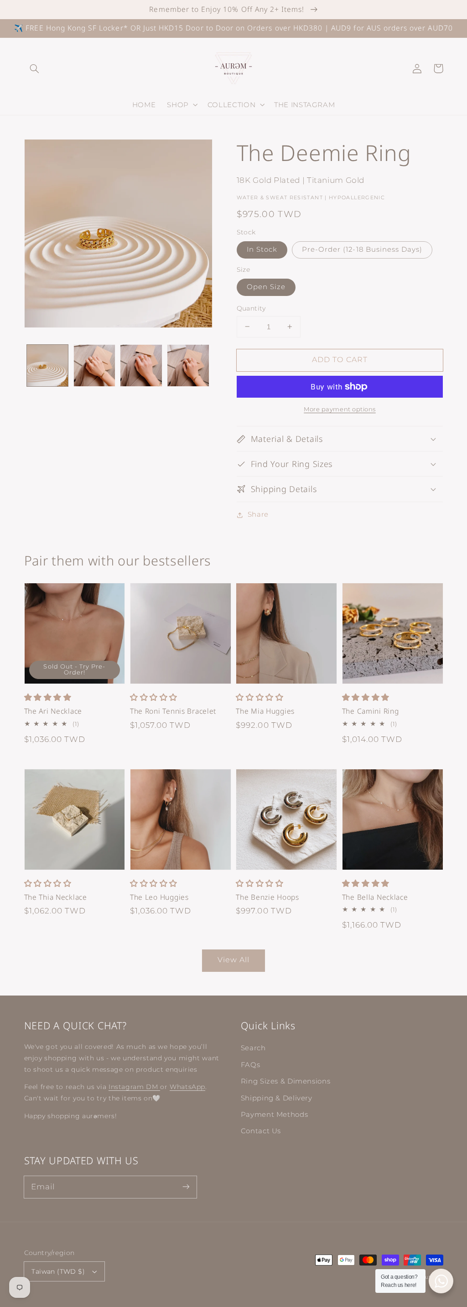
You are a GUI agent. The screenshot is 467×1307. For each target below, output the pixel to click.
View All (233, 959)
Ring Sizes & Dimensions (286, 1081)
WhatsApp (187, 1087)
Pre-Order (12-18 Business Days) (362, 249)
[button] (34, 68)
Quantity (251, 308)
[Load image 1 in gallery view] (47, 365)
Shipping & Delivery (276, 1098)
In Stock (262, 249)
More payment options (340, 409)
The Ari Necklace (53, 711)
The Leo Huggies (159, 897)
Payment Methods (274, 1114)
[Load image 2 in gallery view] (94, 365)
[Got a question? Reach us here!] (441, 1281)
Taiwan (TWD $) (58, 1271)
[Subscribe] (185, 1186)
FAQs (250, 1065)
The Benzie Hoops (267, 897)
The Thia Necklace (55, 897)
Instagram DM (134, 1087)
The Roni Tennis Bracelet (173, 711)
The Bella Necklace (375, 897)
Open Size (266, 287)
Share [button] (258, 514)
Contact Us (261, 1131)
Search (253, 1048)
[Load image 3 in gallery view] (141, 365)
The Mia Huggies (265, 711)
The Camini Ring (370, 711)
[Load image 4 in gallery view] (188, 365)
